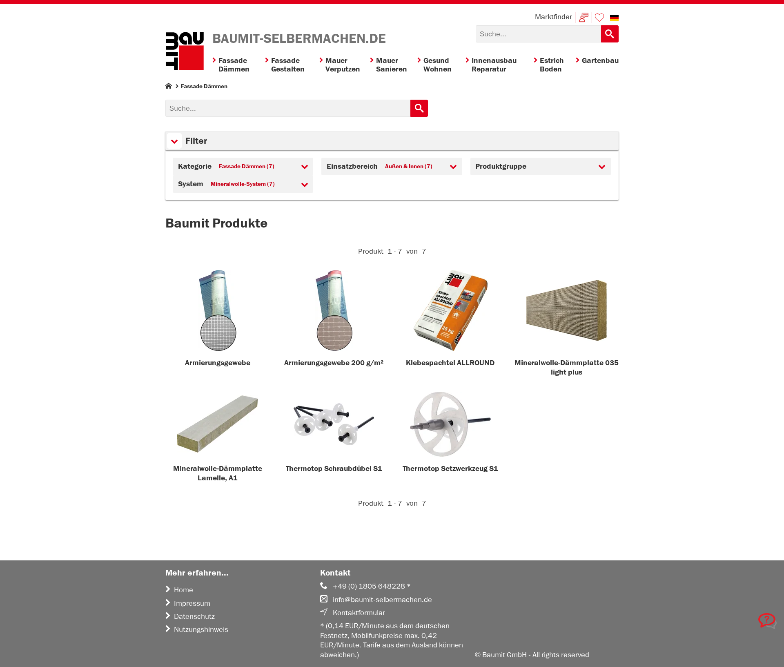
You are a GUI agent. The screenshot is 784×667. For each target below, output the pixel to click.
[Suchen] (610, 33)
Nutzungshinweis (201, 629)
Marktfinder (553, 16)
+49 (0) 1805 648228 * (372, 586)
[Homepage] (168, 87)
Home (183, 589)
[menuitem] (238, 65)
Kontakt (583, 17)
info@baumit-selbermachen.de (382, 599)
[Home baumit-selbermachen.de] (184, 52)
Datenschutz (194, 616)
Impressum (192, 603)
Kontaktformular (359, 612)
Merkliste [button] (599, 17)
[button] (614, 18)
